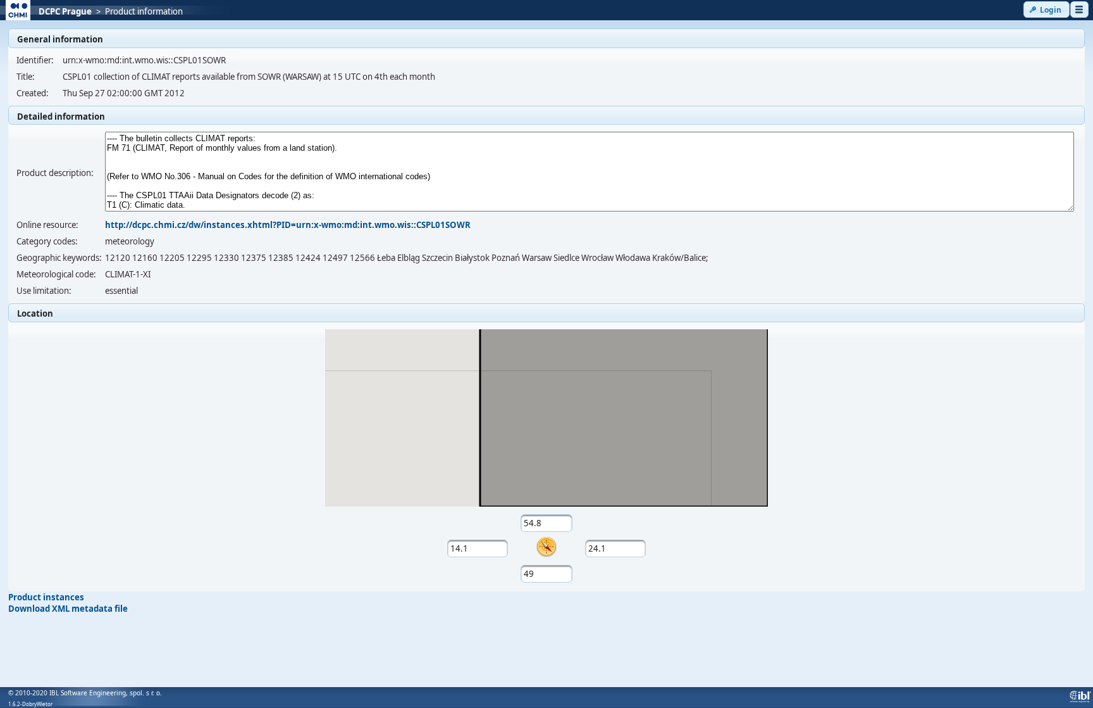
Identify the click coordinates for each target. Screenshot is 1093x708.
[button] (1046, 9)
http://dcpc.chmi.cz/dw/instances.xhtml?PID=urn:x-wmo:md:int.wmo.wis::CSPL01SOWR (288, 225)
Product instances (46, 597)
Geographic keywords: (59, 257)
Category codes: (47, 241)
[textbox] (547, 523)
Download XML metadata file (68, 608)
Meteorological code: (56, 274)
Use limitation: (43, 290)
